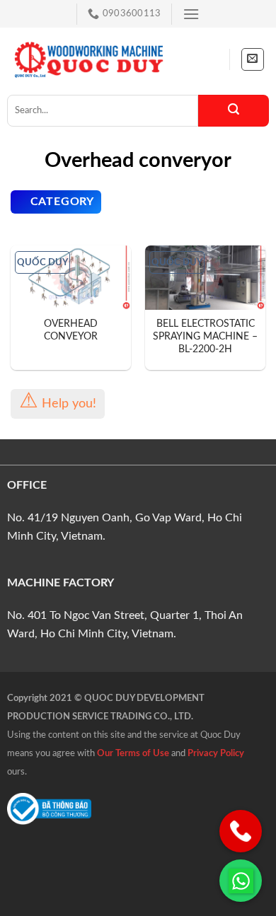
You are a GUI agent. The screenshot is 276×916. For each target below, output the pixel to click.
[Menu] (191, 14)
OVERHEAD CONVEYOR (71, 330)
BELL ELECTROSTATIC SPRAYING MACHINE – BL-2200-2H (205, 336)
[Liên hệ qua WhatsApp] (240, 880)
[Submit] (233, 111)
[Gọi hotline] (240, 831)
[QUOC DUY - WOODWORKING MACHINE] (88, 59)
